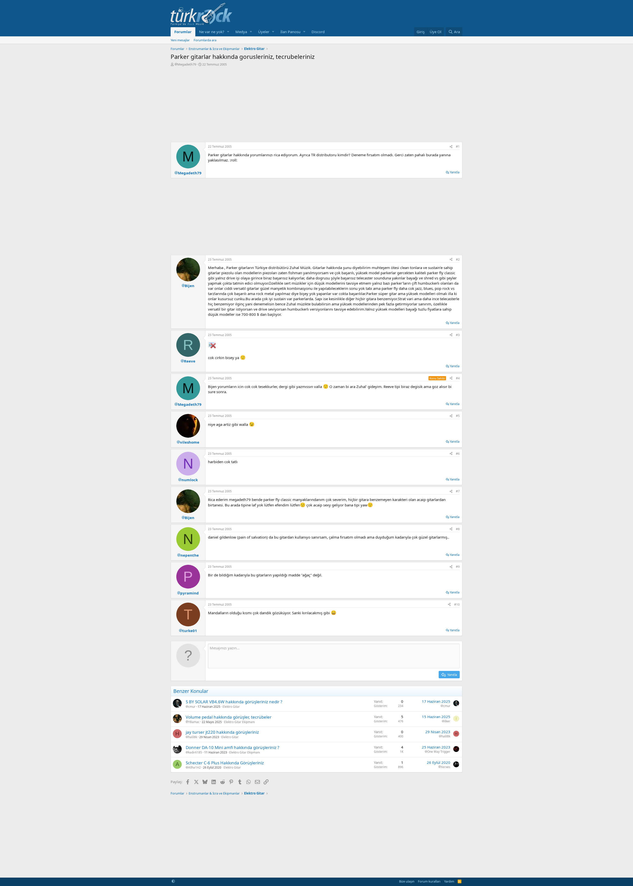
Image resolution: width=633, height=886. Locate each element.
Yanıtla (454, 172)
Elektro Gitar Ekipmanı (239, 722)
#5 (458, 416)
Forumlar (183, 31)
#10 (457, 604)
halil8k (192, 737)
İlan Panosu (290, 31)
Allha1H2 (194, 768)
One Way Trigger (438, 752)
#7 (458, 491)
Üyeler (263, 31)
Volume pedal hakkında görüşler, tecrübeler (228, 717)
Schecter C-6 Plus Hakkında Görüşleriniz (225, 763)
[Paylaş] (451, 147)
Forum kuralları (429, 881)
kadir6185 (195, 752)
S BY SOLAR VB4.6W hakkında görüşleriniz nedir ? (234, 701)
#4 (458, 378)
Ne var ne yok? (211, 31)
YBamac (194, 722)
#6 (458, 454)
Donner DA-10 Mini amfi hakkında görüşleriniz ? (232, 747)
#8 (458, 529)
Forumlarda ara (205, 40)
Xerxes (445, 767)
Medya (241, 31)
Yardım (449, 881)
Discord (318, 31)
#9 (458, 567)
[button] (228, 31)
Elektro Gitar (231, 706)
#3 (458, 335)
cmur (191, 707)
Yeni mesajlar (180, 40)
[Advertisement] (316, 103)
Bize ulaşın (406, 881)
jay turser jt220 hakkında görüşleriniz (222, 732)
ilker (447, 721)
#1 (458, 146)
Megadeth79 (186, 64)
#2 (458, 259)
